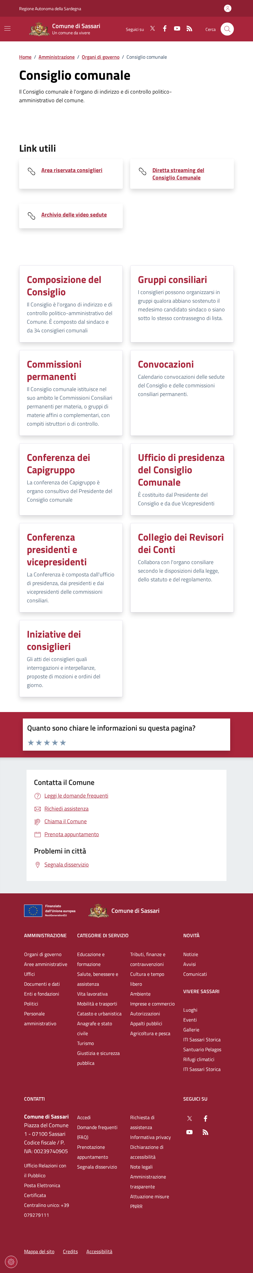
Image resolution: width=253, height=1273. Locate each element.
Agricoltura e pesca (150, 1033)
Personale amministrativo (40, 1018)
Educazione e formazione (91, 959)
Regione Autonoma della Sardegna (50, 8)
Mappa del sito (39, 1251)
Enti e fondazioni (41, 993)
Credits (70, 1251)
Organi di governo (100, 57)
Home (25, 57)
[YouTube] (174, 29)
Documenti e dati (42, 984)
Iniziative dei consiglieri (54, 640)
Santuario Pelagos (202, 1049)
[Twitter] (150, 29)
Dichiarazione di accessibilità (147, 1152)
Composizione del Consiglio (64, 285)
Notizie (190, 954)
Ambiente (140, 993)
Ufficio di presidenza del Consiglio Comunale (181, 469)
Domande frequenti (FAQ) (97, 1132)
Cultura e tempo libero (147, 979)
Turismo (85, 1043)
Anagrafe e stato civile (94, 1028)
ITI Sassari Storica (202, 1039)
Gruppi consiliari (172, 279)
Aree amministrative (45, 964)
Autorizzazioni (145, 1013)
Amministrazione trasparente (148, 1181)
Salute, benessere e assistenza (97, 979)
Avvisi (189, 964)
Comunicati (195, 974)
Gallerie (191, 1029)
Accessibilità (99, 1251)
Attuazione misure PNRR (149, 1201)
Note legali (141, 1166)
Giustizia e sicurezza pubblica (98, 1058)
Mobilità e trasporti (97, 1003)
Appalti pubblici (146, 1023)
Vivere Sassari (201, 991)
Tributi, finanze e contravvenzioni (147, 959)
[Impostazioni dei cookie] (11, 1262)
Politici (31, 1003)
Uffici (29, 974)
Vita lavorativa (92, 993)
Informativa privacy (150, 1137)
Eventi (190, 1019)
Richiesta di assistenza (142, 1122)
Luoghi (190, 1010)
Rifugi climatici (198, 1059)
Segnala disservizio (97, 1166)
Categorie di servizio (103, 935)
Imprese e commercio (152, 1003)
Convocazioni (166, 364)
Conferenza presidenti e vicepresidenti (57, 549)
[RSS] (187, 29)
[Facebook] (162, 29)
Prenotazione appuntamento (92, 1152)
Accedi (84, 1117)
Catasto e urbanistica (99, 1013)
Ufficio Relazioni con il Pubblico (45, 1170)
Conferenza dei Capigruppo (58, 463)
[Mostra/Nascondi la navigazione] (7, 28)
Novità (191, 935)
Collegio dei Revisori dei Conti (181, 543)
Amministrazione (57, 57)
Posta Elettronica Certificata (42, 1190)
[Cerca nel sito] (227, 29)
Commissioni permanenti (54, 370)
